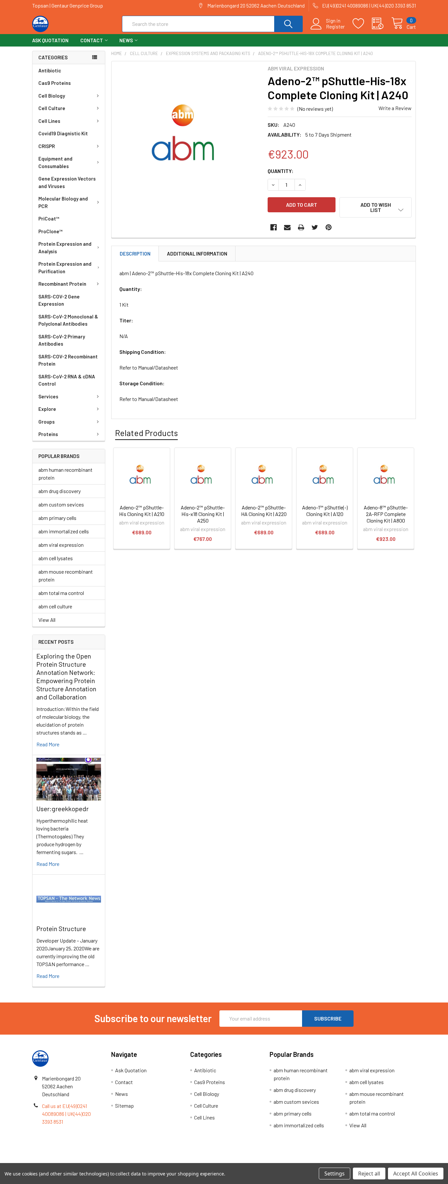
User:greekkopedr (62, 808)
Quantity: (281, 171)
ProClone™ (50, 231)
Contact (91, 40)
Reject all (369, 1173)
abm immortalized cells (63, 531)
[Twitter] (315, 227)
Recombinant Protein (62, 284)
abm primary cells (57, 518)
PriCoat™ (48, 218)
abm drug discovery (59, 491)
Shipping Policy (176, 1160)
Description (135, 254)
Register (335, 26)
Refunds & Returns (272, 1160)
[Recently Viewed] (381, 23)
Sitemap (124, 1105)
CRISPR (46, 146)
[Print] (301, 227)
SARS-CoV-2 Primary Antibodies (61, 340)
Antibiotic (49, 70)
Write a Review (395, 108)
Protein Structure (61, 928)
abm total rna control (61, 593)
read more (47, 744)
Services (48, 396)
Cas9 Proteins (54, 83)
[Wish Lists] (362, 23)
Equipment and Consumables (55, 162)
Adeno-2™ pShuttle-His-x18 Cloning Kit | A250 (203, 514)
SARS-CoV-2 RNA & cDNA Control (66, 380)
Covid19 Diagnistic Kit (63, 133)
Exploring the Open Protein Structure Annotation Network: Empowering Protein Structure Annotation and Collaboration (66, 676)
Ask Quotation (50, 40)
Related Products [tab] (146, 433)
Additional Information (197, 254)
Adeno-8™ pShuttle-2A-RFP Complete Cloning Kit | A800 (386, 514)
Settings (334, 1173)
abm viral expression (61, 545)
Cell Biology (51, 96)
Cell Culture (51, 108)
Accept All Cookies (415, 1173)
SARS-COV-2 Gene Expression (59, 300)
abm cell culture (55, 606)
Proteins (48, 434)
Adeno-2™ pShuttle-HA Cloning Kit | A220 (264, 510)
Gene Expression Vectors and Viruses (67, 182)
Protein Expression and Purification (65, 267)
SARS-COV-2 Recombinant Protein (68, 360)
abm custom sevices (61, 504)
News (126, 40)
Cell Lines (49, 121)
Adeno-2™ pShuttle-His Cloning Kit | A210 (141, 510)
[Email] (287, 227)
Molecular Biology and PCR (63, 202)
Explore (47, 409)
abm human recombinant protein (65, 474)
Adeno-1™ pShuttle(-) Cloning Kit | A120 (325, 510)
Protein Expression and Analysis (65, 247)
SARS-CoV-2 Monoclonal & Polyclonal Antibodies (68, 320)
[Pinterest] (329, 227)
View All (46, 620)
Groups (46, 422)
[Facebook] (273, 227)
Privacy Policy (368, 1160)
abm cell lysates (55, 558)
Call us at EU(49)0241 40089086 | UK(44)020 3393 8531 (66, 1114)
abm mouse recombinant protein (65, 575)
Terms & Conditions (80, 1160)
